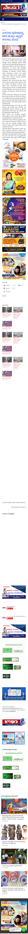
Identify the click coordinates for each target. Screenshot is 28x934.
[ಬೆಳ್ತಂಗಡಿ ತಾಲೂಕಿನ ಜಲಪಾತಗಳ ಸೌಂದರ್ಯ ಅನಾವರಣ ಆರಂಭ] (7, 309)
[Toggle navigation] (3, 19)
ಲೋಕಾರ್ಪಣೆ (5, 812)
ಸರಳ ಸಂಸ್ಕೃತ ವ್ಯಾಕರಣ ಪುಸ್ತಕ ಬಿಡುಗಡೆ (12, 866)
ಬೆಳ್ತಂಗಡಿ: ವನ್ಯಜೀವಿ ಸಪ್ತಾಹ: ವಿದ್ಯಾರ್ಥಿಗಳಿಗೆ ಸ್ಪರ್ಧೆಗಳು (15, 503)
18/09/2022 (5, 43)
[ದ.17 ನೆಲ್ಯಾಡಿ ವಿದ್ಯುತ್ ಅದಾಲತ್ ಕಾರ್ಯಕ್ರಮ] (7, 323)
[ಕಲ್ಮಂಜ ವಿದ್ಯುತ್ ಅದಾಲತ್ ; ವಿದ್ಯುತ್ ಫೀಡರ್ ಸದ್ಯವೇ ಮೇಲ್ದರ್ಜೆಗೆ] (18, 309)
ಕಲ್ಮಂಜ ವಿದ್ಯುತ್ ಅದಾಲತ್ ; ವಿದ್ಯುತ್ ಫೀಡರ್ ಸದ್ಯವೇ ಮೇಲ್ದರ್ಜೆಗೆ (17, 315)
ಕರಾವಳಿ (4, 30)
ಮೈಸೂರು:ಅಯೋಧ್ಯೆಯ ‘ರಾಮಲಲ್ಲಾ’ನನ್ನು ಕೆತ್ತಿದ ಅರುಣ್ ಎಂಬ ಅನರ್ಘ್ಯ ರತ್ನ (13, 843)
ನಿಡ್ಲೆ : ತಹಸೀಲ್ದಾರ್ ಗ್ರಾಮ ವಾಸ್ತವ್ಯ (17, 507)
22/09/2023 (5, 868)
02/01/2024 (5, 845)
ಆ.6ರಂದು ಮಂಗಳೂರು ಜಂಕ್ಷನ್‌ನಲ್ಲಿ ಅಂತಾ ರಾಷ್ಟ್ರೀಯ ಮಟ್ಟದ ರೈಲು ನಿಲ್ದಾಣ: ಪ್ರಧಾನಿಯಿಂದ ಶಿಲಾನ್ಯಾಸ (13, 890)
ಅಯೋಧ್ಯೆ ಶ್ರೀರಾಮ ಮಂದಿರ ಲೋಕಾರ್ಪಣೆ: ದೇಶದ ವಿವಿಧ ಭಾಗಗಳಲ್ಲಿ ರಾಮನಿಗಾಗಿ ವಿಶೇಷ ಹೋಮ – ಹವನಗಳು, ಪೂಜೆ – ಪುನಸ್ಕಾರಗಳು (13, 817)
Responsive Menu (25, 1)
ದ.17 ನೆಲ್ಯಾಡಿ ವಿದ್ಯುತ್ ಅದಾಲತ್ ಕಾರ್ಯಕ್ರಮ (6, 327)
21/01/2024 (5, 821)
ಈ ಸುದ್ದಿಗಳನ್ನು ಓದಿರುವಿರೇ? (10, 796)
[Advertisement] (14, 440)
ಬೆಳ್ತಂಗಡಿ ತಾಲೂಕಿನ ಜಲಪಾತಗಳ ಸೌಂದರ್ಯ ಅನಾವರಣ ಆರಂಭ (6, 314)
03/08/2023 (5, 894)
